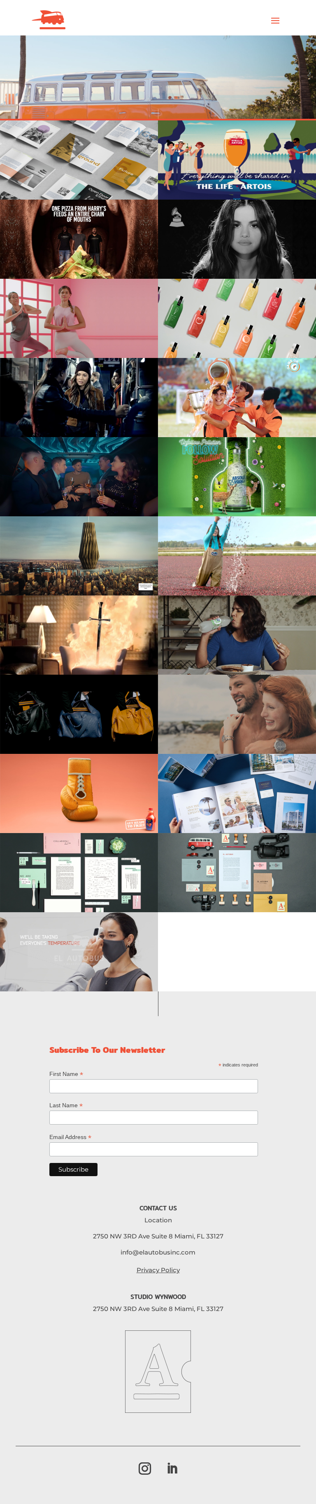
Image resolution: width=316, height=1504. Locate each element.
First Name (66, 1074)
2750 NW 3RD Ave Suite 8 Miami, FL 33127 (158, 1236)
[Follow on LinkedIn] (172, 1468)
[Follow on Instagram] (144, 1468)
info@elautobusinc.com (158, 1252)
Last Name (66, 1105)
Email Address (70, 1137)
